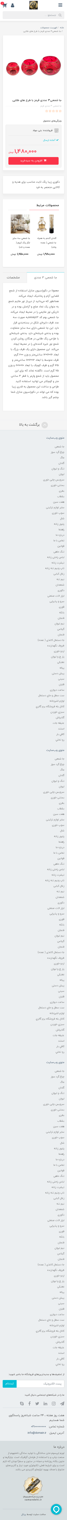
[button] (7, 5)
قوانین (60, 546)
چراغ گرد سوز (57, 452)
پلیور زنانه (59, 524)
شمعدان (60, 585)
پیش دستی (58, 673)
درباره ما (60, 535)
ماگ (62, 457)
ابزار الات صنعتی (55, 596)
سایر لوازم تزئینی (55, 507)
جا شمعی (59, 446)
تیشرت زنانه (57, 563)
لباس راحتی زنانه (55, 557)
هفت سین (58, 502)
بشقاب (60, 496)
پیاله (61, 668)
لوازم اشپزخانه (56, 701)
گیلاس (60, 629)
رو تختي (60, 740)
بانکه (61, 612)
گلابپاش (60, 717)
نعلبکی (60, 662)
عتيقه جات (58, 723)
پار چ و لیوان (57, 656)
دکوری (61, 590)
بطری (61, 491)
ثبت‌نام (10, 1384)
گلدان (61, 463)
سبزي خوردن (57, 712)
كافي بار (60, 734)
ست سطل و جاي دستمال (51, 695)
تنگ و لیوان (57, 468)
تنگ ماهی (58, 552)
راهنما (61, 529)
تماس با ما (58, 540)
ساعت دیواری (57, 690)
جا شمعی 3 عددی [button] (45, 278)
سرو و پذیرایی (56, 601)
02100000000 (38, 1427)
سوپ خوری (58, 513)
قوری (61, 607)
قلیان (61, 684)
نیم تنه (60, 579)
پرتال (23, 1514)
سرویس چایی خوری (53, 479)
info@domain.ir (37, 1433)
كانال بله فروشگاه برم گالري (50, 706)
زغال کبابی (58, 574)
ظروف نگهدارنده (55, 645)
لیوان (61, 474)
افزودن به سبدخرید (31, 161)
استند (61, 728)
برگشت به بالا (30, 424)
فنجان (61, 618)
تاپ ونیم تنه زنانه (54, 568)
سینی (61, 679)
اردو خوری (59, 651)
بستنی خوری (57, 485)
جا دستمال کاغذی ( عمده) (51, 640)
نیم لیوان (59, 623)
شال (62, 518)
